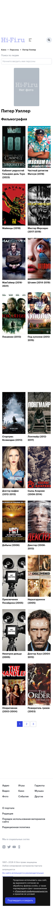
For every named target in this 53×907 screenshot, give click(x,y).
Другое (39, 796)
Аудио (5, 785)
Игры (21, 785)
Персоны (14, 50)
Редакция (7, 813)
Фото (5, 796)
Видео (5, 791)
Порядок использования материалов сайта (23, 820)
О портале (8, 808)
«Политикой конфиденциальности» (31, 891)
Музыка (39, 791)
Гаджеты (40, 785)
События (23, 796)
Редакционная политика (16, 827)
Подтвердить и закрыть (20, 900)
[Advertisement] (21, 17)
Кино (3, 50)
